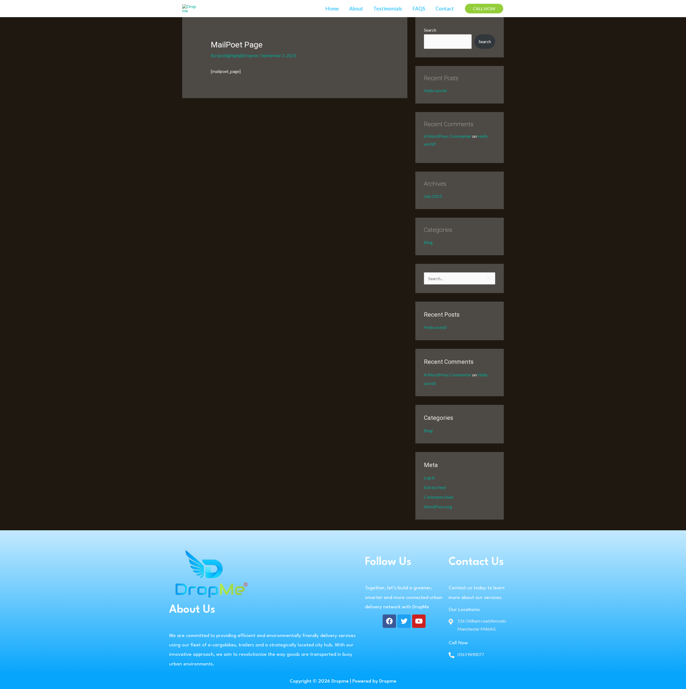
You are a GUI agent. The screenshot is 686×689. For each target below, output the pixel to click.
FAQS (418, 8)
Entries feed (435, 487)
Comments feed (438, 496)
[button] (484, 8)
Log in (429, 477)
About (356, 8)
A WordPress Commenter (447, 136)
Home (332, 8)
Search (430, 29)
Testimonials (387, 8)
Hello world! (435, 90)
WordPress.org (438, 506)
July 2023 (433, 196)
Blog (428, 242)
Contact (444, 8)
